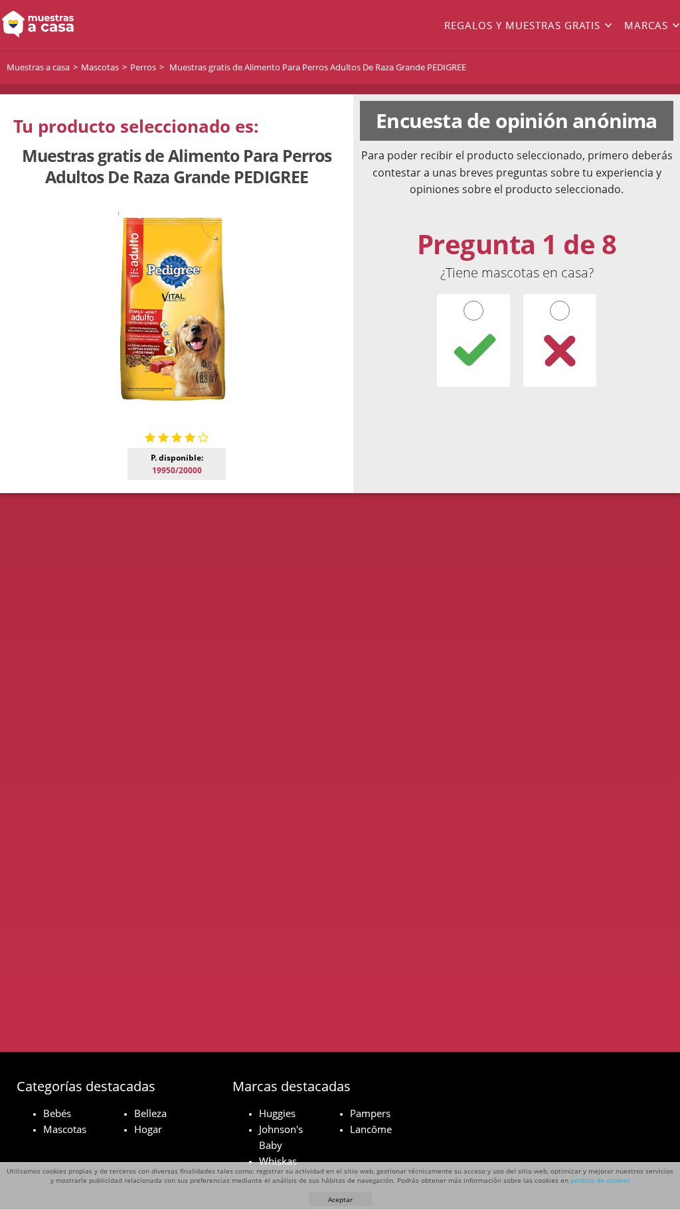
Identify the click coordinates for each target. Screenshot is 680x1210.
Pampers (370, 1113)
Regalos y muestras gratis (522, 25)
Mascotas (64, 1129)
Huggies (277, 1113)
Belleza (150, 1113)
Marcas (646, 25)
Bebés (57, 1113)
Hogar (148, 1129)
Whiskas (278, 1161)
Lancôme (371, 1129)
